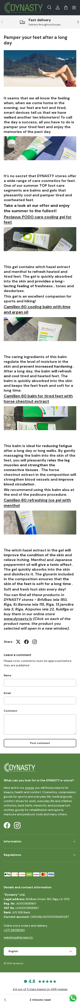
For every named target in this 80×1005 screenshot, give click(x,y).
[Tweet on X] (18, 642)
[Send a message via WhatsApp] (73, 998)
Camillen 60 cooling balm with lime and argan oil (37, 309)
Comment (10, 710)
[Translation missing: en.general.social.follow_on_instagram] (35, 642)
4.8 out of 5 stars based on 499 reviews (40, 989)
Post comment (40, 743)
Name (7, 675)
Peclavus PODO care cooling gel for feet (38, 219)
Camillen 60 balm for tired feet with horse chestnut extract (38, 398)
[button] (66, 8)
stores (29, 788)
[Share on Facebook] (26, 642)
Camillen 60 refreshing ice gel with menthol (37, 502)
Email (7, 693)
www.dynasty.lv (18, 618)
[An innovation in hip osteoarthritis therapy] (5, 1000)
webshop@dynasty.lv (18, 937)
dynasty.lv (18, 963)
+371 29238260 (14, 930)
